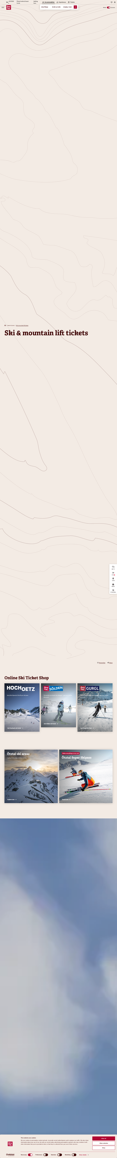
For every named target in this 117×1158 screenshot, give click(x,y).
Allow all (103, 1138)
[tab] (48, 2)
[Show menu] (3, 7)
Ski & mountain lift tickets (22, 325)
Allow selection (103, 1143)
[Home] (5, 325)
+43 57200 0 (11, 2)
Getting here (36, 2)
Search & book (10, 325)
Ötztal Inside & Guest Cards (23, 2)
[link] (71, 2)
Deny (103, 1147)
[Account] (114, 2)
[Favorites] (111, 2)
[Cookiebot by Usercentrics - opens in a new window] (10, 1155)
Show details (83, 1155)
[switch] (45, 1155)
